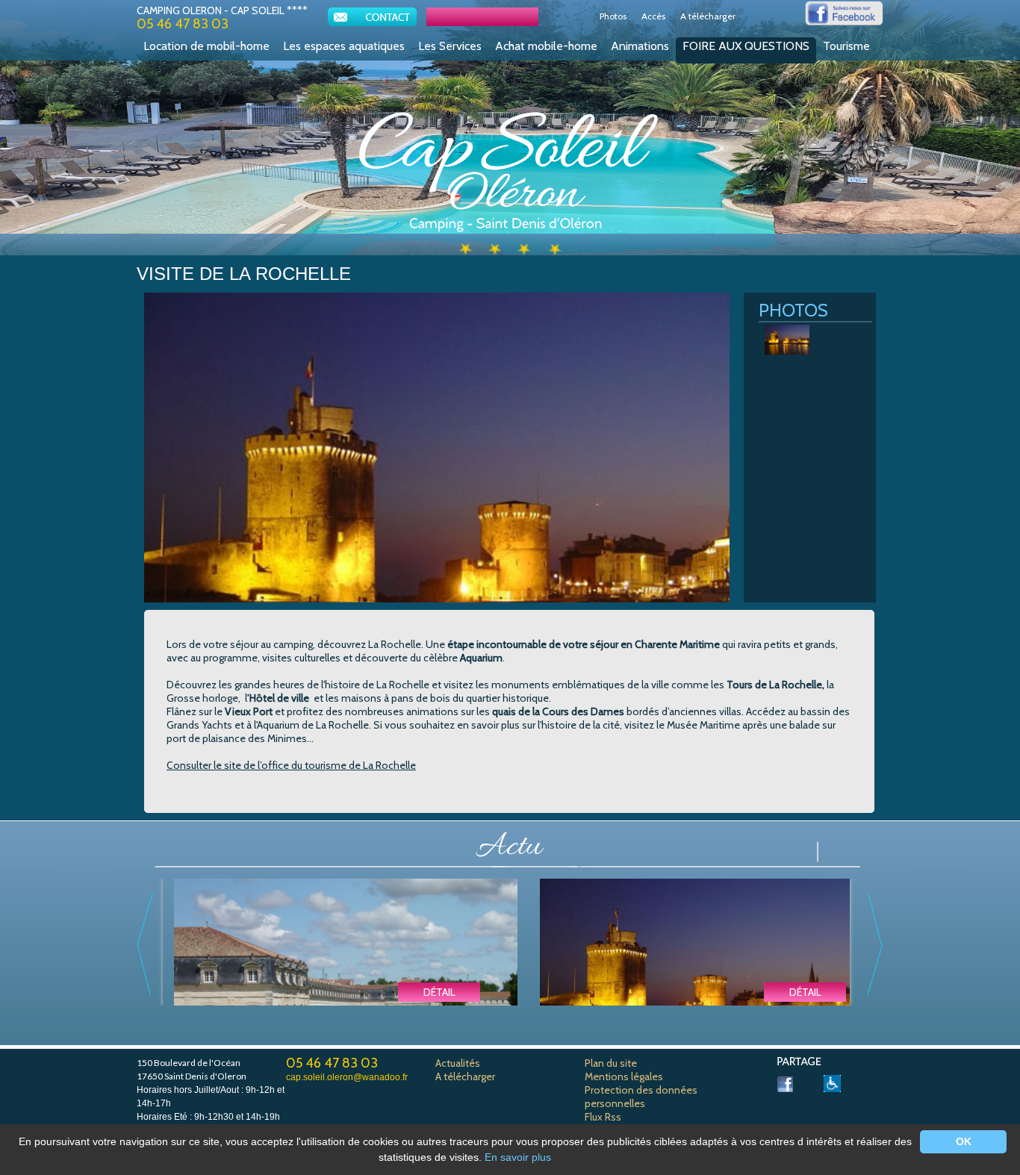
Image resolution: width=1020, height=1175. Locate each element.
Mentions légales (624, 1076)
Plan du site (611, 1063)
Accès (653, 16)
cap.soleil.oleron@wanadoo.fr (347, 1077)
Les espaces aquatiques (344, 46)
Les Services (450, 46)
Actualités (457, 1063)
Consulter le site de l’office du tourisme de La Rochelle (291, 765)
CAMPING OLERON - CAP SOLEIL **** (222, 10)
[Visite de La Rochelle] (711, 994)
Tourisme (846, 46)
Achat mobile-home (546, 46)
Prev (145, 944)
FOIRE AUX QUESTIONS (745, 46)
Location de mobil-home (206, 46)
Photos (613, 16)
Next (875, 944)
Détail (439, 992)
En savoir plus (518, 1157)
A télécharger (708, 16)
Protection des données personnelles (641, 1096)
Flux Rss (603, 1116)
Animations (640, 46)
